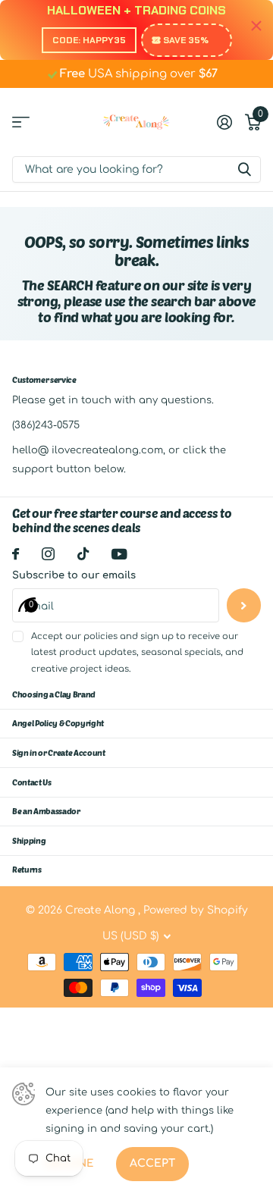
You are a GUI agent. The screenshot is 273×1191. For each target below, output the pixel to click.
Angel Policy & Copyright (58, 723)
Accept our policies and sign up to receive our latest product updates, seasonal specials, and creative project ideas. (137, 653)
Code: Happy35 (89, 40)
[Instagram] (48, 553)
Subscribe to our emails (74, 575)
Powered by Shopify (195, 910)
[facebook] (15, 553)
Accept (152, 1163)
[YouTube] (119, 554)
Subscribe (244, 605)
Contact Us (32, 782)
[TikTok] (83, 553)
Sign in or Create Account (58, 752)
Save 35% (186, 40)
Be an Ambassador (46, 811)
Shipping (29, 840)
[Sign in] (224, 122)
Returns (27, 869)
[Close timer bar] (256, 26)
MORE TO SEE (21, 121)
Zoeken (244, 169)
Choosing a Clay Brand (54, 694)
